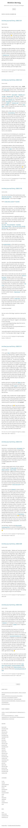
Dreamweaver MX (6, 527)
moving (11, 675)
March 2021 (4, 730)
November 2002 (5, 771)
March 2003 (4, 764)
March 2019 (4, 751)
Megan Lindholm (5, 469)
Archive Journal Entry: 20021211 (12, 346)
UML (9, 353)
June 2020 (4, 740)
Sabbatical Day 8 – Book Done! (8, 718)
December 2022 (5, 728)
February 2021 (4, 732)
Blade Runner (17, 292)
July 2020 (3, 738)
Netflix (8, 103)
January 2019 (4, 755)
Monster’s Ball (10, 96)
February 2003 (4, 766)
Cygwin (15, 385)
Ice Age (3, 96)
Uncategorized (15, 178)
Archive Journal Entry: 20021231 (12, 21)
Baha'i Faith (4, 786)
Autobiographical (5, 784)
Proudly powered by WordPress (14, 825)
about (3, 665)
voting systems (7, 665)
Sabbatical (4, 799)
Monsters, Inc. (21, 94)
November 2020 (5, 735)
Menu (14, 9)
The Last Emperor (11, 224)
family (24, 178)
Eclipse (19, 382)
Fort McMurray (11, 112)
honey (6, 433)
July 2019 (3, 748)
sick (14, 675)
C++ (21, 431)
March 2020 (4, 741)
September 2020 (5, 736)
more (22, 663)
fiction (3, 433)
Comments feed (5, 815)
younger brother (6, 244)
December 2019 (5, 746)
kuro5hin (17, 201)
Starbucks (4, 622)
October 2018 (4, 758)
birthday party (4, 71)
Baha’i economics (18, 667)
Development (4, 789)
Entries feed (4, 814)
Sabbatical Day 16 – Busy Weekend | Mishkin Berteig (12, 717)
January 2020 (4, 745)
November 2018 (5, 756)
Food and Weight (5, 792)
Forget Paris (17, 298)
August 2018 (4, 761)
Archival (13, 69)
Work (3, 804)
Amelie (17, 96)
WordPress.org (5, 817)
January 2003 (4, 768)
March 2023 (4, 727)
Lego (3, 796)
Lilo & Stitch (14, 94)
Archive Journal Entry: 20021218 (12, 188)
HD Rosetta (19, 448)
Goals (3, 794)
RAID (3, 535)
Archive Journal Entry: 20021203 (12, 605)
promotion (7, 180)
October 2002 (4, 773)
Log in (3, 812)
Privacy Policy (4, 825)
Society (3, 800)
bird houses (22, 69)
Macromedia (18, 525)
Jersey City (22, 533)
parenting (22, 594)
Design (3, 787)
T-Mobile (15, 624)
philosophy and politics (7, 196)
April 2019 (4, 750)
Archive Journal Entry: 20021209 (12, 544)
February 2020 (4, 743)
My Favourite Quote (6, 704)
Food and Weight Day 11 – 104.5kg (11, 715)
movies (3, 180)
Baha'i (21, 673)
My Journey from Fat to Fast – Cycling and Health (11, 699)
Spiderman (4, 278)
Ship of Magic (13, 469)
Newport (13, 489)
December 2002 (5, 769)
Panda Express (21, 514)
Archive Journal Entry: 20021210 (12, 442)
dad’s (11, 148)
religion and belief (5, 198)
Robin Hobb (6, 89)
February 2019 (4, 753)
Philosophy (4, 797)
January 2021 (4, 733)
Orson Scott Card (16, 484)
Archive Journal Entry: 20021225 (12, 80)
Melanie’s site (6, 55)
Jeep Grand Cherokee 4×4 (15, 636)
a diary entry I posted (9, 201)
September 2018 (5, 759)
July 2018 (3, 763)
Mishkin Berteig (14, 3)
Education (4, 791)
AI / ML (3, 781)
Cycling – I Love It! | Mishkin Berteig (9, 712)
